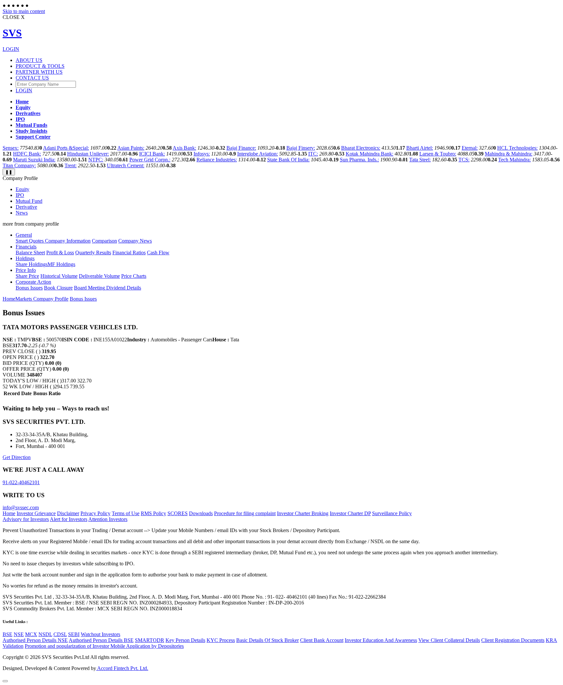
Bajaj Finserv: (300, 148)
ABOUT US (29, 60)
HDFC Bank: (27, 153)
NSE (19, 634)
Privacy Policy (95, 513)
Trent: (71, 165)
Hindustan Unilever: (88, 153)
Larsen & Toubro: (437, 153)
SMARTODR (149, 640)
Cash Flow (158, 252)
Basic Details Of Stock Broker (267, 640)
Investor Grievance (36, 513)
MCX (31, 634)
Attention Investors (107, 519)
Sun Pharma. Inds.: (359, 159)
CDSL (60, 634)
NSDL (45, 634)
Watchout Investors (100, 634)
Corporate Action (33, 282)
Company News (135, 241)
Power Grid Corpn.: (149, 159)
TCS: (463, 159)
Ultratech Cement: (125, 165)
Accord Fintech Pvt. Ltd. (122, 668)
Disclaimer (68, 513)
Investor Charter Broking (302, 513)
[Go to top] (5, 681)
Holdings (25, 258)
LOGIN (11, 49)
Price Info (26, 270)
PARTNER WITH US (39, 72)
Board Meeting (89, 287)
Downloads (201, 513)
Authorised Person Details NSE (35, 640)
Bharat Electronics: (360, 148)
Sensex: (11, 148)
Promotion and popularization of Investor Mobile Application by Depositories (104, 646)
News (22, 213)
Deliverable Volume (99, 276)
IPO (20, 195)
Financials (26, 246)
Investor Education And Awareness (381, 640)
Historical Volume (59, 276)
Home (9, 299)
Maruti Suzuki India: (34, 159)
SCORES (177, 513)
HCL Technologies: (517, 148)
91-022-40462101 (21, 482)
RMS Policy (153, 513)
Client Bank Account (321, 640)
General (24, 235)
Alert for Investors (68, 519)
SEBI (73, 634)
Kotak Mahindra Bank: (369, 153)
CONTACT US (32, 78)
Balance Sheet (30, 252)
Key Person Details (185, 640)
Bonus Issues (29, 287)
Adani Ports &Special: (66, 148)
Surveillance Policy (392, 513)
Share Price (27, 276)
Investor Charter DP (350, 513)
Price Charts (133, 276)
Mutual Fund (29, 201)
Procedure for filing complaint (245, 513)
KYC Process (221, 640)
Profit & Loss (60, 252)
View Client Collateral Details (449, 640)
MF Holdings (61, 264)
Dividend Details (123, 287)
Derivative (26, 207)
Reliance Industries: (216, 159)
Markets (24, 299)
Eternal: (470, 148)
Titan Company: (19, 165)
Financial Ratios (129, 252)
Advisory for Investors (26, 519)
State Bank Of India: (288, 159)
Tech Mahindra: (514, 159)
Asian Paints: (130, 148)
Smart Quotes (30, 241)
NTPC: (95, 159)
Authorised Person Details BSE (101, 640)
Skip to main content (24, 11)
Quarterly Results (93, 252)
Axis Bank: (184, 148)
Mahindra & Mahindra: (508, 153)
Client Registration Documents (512, 640)
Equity (22, 189)
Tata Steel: (420, 159)
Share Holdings (32, 264)
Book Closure (58, 287)
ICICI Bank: (152, 153)
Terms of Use (125, 513)
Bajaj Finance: (241, 148)
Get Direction (17, 457)
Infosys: (202, 153)
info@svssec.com (21, 507)
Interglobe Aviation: (257, 153)
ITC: (313, 153)
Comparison (104, 241)
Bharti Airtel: (419, 148)
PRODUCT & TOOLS (40, 66)
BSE (7, 634)
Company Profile (50, 299)
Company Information (67, 241)
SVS (12, 33)
